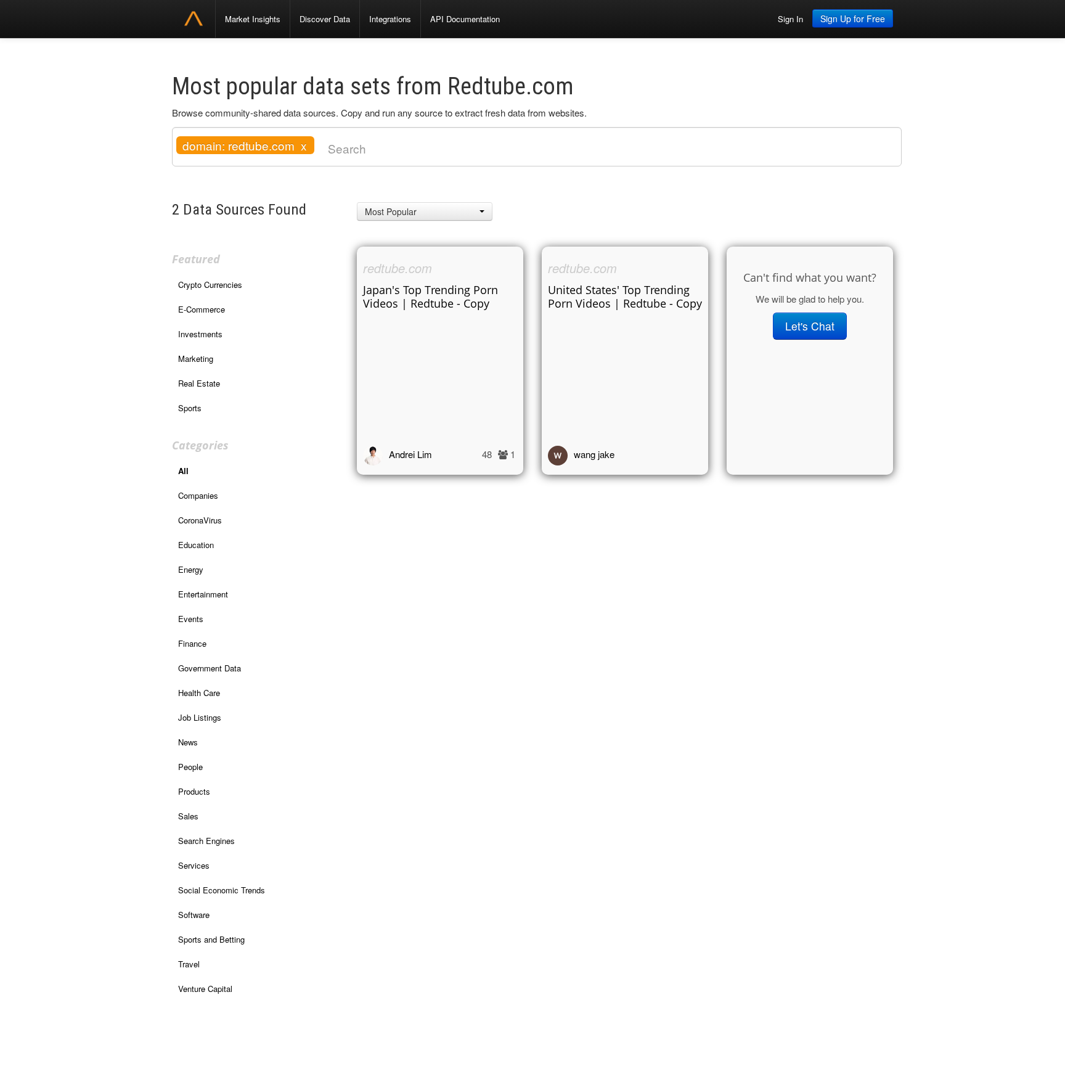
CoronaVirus (200, 520)
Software (194, 914)
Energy (190, 569)
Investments (200, 334)
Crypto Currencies (210, 284)
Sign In (790, 19)
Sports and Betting (211, 939)
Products (194, 791)
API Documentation (465, 19)
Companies (198, 495)
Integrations (390, 19)
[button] (424, 211)
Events (190, 619)
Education (196, 545)
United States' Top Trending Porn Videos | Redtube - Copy (625, 296)
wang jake (594, 454)
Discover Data (325, 19)
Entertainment (203, 594)
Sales (188, 816)
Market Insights (252, 19)
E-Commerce (201, 309)
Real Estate (199, 383)
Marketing (195, 358)
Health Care (199, 693)
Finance (192, 643)
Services (194, 865)
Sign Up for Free (852, 18)
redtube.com (397, 268)
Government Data (209, 668)
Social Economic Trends (221, 890)
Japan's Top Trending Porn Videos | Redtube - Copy (430, 296)
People (190, 767)
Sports (190, 408)
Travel (189, 964)
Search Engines (206, 840)
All (183, 471)
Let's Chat (809, 326)
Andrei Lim (410, 454)
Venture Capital (205, 988)
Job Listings (199, 717)
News (188, 742)
